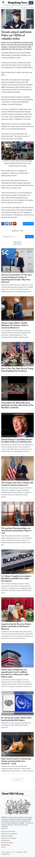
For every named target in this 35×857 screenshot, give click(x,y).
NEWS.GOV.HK (5, 840)
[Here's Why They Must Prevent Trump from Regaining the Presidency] (17, 354)
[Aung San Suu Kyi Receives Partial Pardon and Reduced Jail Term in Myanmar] (17, 609)
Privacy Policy (6, 854)
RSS (4, 847)
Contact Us (19, 852)
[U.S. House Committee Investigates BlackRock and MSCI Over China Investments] (17, 561)
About (25, 852)
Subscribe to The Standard (9, 834)
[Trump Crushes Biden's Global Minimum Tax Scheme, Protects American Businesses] (17, 308)
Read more (4, 828)
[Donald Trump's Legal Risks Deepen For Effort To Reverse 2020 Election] (17, 425)
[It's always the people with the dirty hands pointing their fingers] (17, 703)
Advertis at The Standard (8, 838)
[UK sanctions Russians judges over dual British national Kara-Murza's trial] (17, 514)
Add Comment (28, 224)
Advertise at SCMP (6, 836)
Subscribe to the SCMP (8, 831)
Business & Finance (7, 842)
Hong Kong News (17, 2)
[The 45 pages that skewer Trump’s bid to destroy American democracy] (17, 468)
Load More (17, 779)
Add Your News (5, 845)
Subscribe (29, 236)
